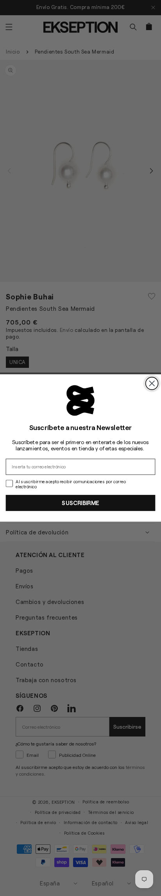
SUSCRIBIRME (80, 502)
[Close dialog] (152, 383)
